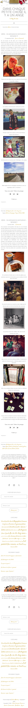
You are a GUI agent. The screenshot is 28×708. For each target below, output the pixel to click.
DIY (7, 530)
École (16, 547)
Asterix (7, 213)
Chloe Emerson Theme (17, 703)
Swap (20, 541)
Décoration (11, 530)
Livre (17, 536)
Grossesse (16, 530)
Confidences (5, 524)
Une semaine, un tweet (15, 544)
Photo (24, 538)
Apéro (7, 446)
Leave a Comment (19, 38)
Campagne (12, 213)
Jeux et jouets (5, 533)
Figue (16, 213)
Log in (22, 705)
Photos (20, 213)
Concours (24, 521)
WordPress (17, 705)
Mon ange (17, 539)
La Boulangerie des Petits (7, 560)
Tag (22, 541)
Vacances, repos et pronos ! (7, 571)
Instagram (8, 211)
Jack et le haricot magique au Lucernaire (11, 556)
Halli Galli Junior (6, 449)
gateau (24, 446)
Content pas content (18, 446)
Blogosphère (17, 521)
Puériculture (8, 541)
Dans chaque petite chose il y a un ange (14, 12)
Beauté (11, 521)
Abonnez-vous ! (14, 510)
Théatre (17, 449)
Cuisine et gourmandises (17, 524)
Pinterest (4, 541)
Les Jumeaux (12, 536)
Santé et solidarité (14, 541)
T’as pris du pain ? (5, 563)
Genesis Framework (9, 705)
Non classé (21, 538)
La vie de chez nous (16, 211)
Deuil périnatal (5, 527)
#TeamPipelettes (5, 521)
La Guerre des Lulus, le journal (8, 567)
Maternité (21, 536)
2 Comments (18, 225)
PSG (23, 213)
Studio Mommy (15, 700)
